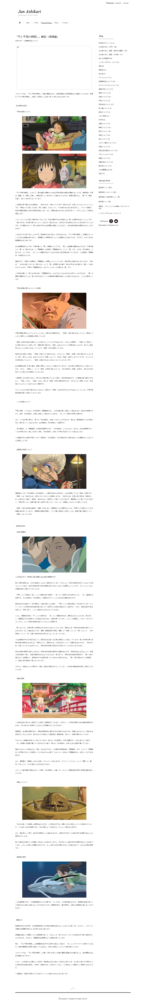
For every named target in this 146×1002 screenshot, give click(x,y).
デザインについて (105, 154)
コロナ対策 (102, 116)
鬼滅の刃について (105, 89)
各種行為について (105, 162)
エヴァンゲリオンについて (108, 85)
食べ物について (104, 108)
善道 (100, 66)
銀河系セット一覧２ (105, 187)
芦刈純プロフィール (105, 43)
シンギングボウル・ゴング (108, 62)
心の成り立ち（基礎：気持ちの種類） (111, 51)
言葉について (103, 97)
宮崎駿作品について (31, 41)
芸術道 (101, 70)
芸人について (103, 139)
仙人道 (101, 74)
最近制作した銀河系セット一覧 (109, 197)
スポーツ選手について (106, 143)
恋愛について (103, 123)
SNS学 (101, 120)
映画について (103, 127)
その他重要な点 (104, 170)
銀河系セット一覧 (105, 201)
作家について (103, 147)
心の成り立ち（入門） (106, 47)
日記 (100, 173)
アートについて (104, 77)
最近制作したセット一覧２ (108, 192)
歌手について (103, 131)
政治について (103, 112)
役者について (103, 135)
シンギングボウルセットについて (110, 213)
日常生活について (105, 104)
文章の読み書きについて (107, 150)
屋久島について (104, 166)
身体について (103, 93)
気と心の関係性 (104, 58)
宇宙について (103, 100)
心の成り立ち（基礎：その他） (109, 54)
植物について (103, 158)
